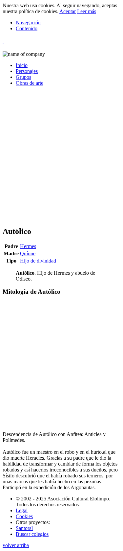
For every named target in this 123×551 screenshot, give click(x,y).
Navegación (28, 22)
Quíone (27, 253)
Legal (22, 510)
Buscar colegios (32, 534)
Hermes (28, 246)
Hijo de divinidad (38, 261)
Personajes (27, 71)
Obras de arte (29, 83)
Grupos (23, 77)
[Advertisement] (61, 158)
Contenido (26, 28)
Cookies (24, 516)
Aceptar (67, 11)
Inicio (22, 65)
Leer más (86, 11)
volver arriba (16, 545)
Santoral (24, 528)
